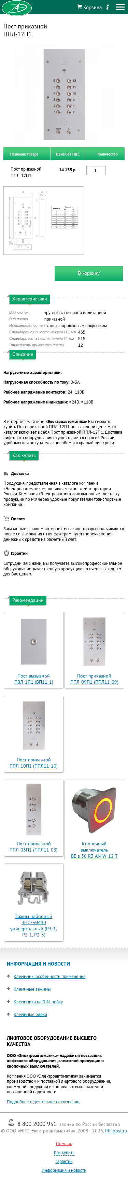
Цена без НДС (68, 153)
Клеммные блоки (30, 1014)
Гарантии (64, 1161)
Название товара (24, 153)
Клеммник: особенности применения (49, 976)
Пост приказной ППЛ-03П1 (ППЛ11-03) (34, 847)
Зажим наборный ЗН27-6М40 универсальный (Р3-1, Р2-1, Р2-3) (33, 925)
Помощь (64, 1143)
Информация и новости (64, 1170)
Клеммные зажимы (32, 989)
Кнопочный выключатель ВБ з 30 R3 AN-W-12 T (94, 850)
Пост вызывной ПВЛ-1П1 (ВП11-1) (33, 679)
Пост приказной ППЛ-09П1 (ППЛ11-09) (94, 679)
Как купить (64, 1152)
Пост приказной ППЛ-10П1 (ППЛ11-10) (34, 763)
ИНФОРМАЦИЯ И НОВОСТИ (38, 963)
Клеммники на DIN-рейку (38, 1002)
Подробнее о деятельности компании (43, 1102)
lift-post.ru (116, 1131)
